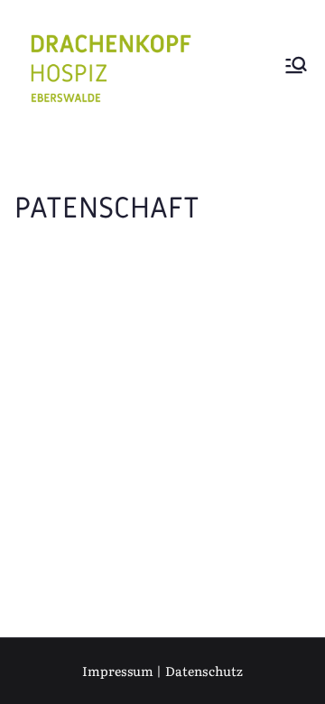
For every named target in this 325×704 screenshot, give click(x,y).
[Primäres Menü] (296, 67)
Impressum (117, 671)
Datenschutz (204, 671)
